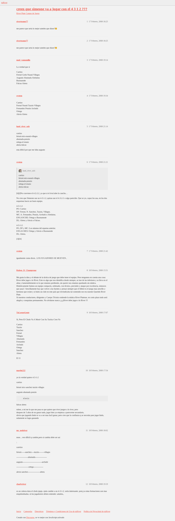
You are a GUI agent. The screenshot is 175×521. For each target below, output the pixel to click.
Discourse (30, 517)
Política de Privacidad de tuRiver (97, 511)
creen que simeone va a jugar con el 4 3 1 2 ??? (51, 9)
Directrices (39, 511)
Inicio (18, 511)
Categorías (28, 511)
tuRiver (4, 3)
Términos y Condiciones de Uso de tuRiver (63, 511)
